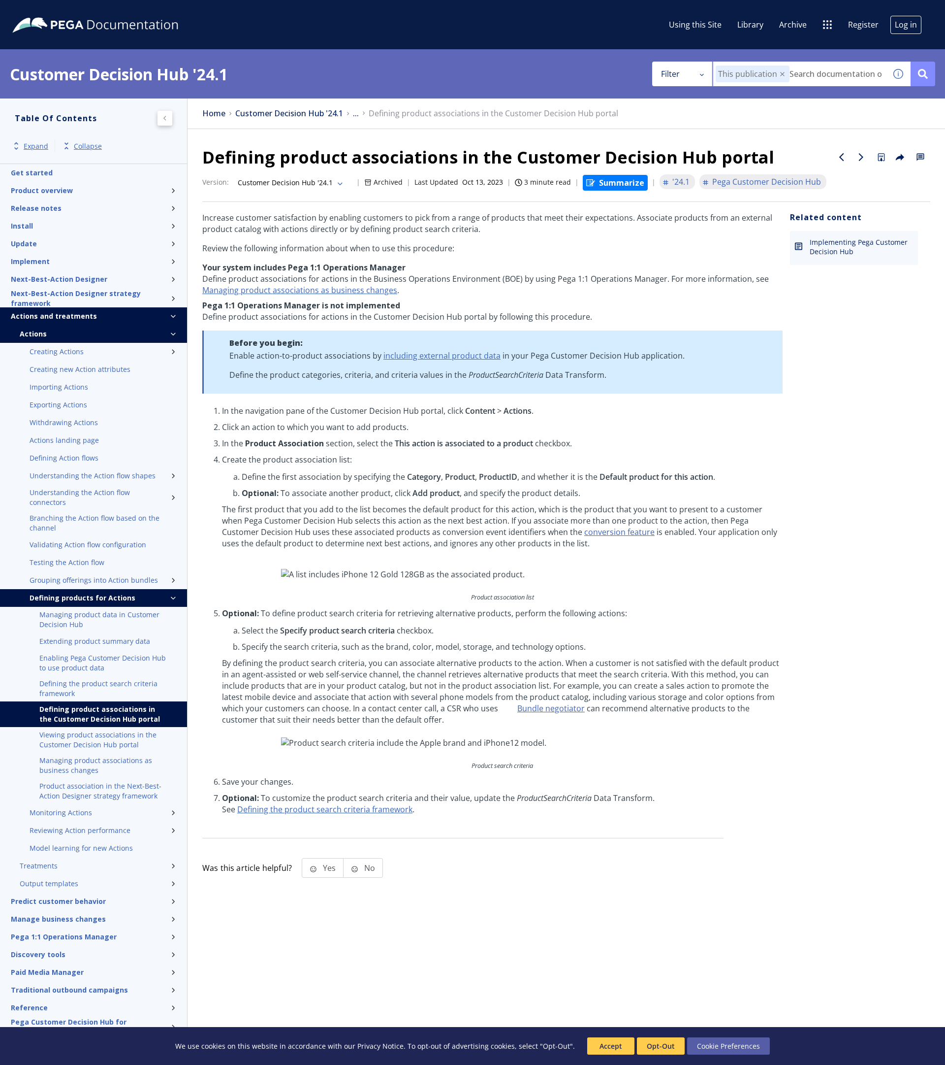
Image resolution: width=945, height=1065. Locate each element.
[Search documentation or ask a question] (923, 74)
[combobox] (799, 74)
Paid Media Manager (47, 972)
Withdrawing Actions (64, 422)
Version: (215, 182)
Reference (29, 1007)
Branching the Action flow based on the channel (94, 522)
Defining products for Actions (82, 597)
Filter (670, 73)
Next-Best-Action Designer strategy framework (76, 298)
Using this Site (695, 24)
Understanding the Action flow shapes (93, 475)
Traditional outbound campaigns (69, 990)
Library (750, 24)
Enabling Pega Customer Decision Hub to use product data (102, 662)
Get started (32, 172)
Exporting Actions (58, 404)
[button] (782, 74)
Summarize (621, 182)
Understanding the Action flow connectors (80, 497)
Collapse (88, 146)
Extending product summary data (94, 641)
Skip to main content (43, 11)
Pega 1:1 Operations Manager (64, 936)
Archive (793, 24)
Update (24, 243)
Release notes (36, 208)
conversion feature (619, 532)
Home (213, 113)
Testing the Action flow (67, 562)
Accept (610, 1046)
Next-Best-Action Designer (59, 279)
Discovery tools (38, 954)
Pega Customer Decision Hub (766, 181)
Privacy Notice (380, 1046)
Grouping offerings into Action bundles (94, 580)
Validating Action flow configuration (88, 544)
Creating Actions (57, 351)
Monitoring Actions (61, 812)
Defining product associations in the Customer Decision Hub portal (99, 714)
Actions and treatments (54, 316)
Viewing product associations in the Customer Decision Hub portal (98, 739)
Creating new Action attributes (80, 369)
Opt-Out (661, 1046)
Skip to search (119, 11)
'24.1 (681, 181)
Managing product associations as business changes (95, 765)
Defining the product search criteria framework (98, 688)
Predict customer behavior (58, 901)
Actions (33, 333)
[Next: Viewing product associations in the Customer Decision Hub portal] (861, 157)
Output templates (49, 883)
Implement (30, 261)
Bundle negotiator (551, 708)
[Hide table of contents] (165, 118)
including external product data (442, 355)
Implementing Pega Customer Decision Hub (859, 246)
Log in (906, 24)
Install (22, 226)
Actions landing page (64, 440)
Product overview (42, 190)
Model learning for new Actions (81, 848)
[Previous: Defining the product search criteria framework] (841, 157)
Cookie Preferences (728, 1046)
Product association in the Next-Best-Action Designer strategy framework (100, 790)
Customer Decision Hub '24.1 (289, 113)
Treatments (39, 865)
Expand (36, 146)
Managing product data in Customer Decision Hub (99, 619)
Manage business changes (58, 919)
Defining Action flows (64, 458)
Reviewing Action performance (80, 830)
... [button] (356, 113)
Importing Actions (59, 387)
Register (863, 24)
